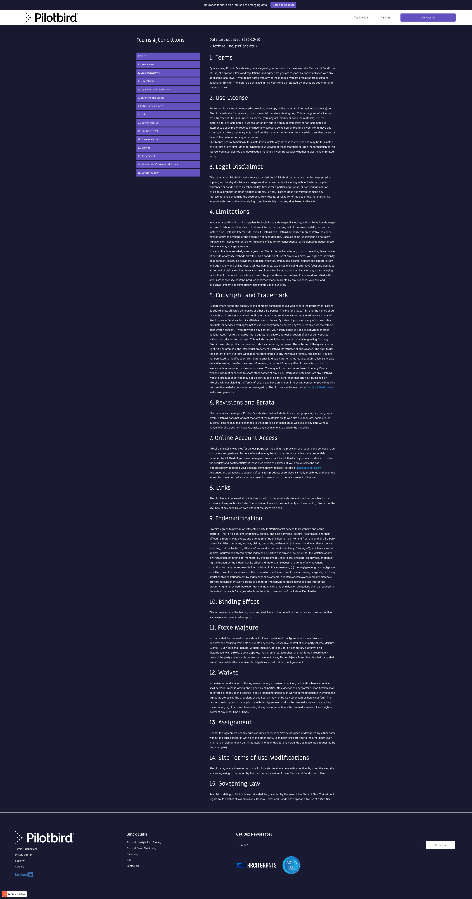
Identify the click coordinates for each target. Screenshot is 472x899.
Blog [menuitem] (128, 859)
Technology (361, 17)
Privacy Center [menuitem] (23, 854)
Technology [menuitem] (133, 854)
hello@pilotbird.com (319, 387)
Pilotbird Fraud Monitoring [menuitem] (141, 848)
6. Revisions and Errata (151, 97)
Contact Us (428, 17)
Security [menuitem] (20, 860)
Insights (385, 17)
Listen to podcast (283, 4)
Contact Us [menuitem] (132, 865)
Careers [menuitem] (19, 866)
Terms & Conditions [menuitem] (26, 848)
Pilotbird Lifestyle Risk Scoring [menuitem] (143, 842)
